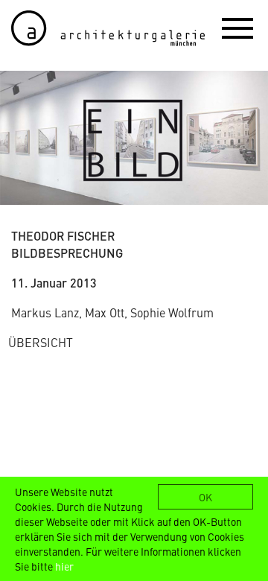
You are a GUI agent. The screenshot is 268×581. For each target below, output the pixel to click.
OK (205, 496)
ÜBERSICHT (40, 342)
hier (64, 566)
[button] (237, 27)
